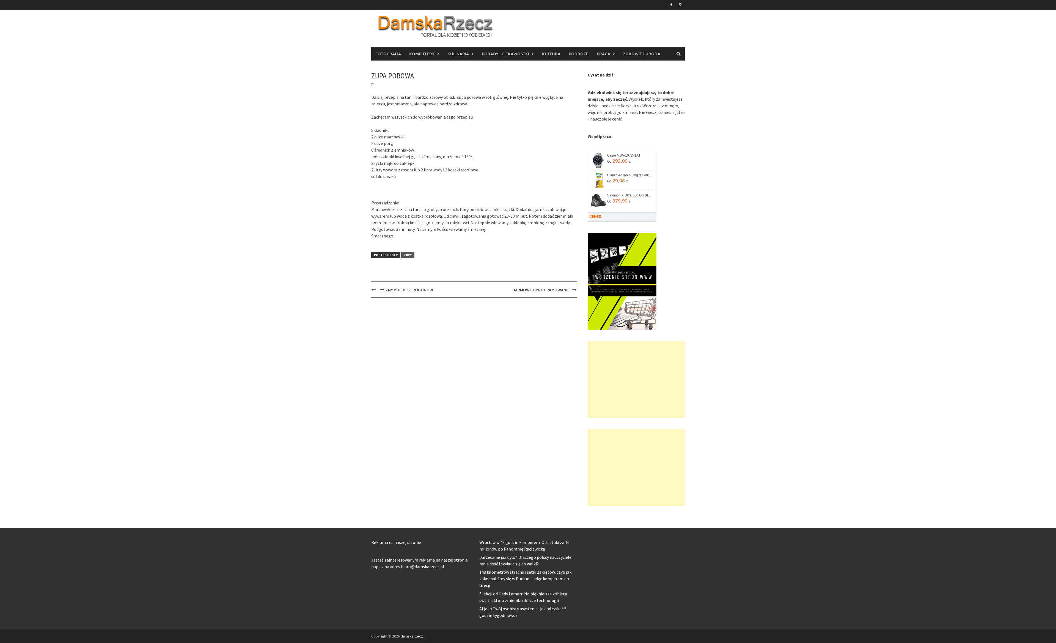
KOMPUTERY (422, 53)
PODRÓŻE (578, 53)
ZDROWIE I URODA (641, 53)
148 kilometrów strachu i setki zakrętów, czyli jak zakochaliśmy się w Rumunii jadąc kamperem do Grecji (525, 578)
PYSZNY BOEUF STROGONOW (405, 289)
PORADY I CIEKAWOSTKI (505, 53)
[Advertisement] (636, 379)
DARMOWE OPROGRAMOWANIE (541, 289)
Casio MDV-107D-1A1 (623, 155)
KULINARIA (458, 53)
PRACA (603, 53)
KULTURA (551, 53)
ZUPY (408, 255)
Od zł (619, 161)
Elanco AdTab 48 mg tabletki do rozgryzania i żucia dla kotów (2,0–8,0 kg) (629, 175)
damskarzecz (412, 636)
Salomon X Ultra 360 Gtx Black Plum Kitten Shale (629, 195)
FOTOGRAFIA (388, 53)
